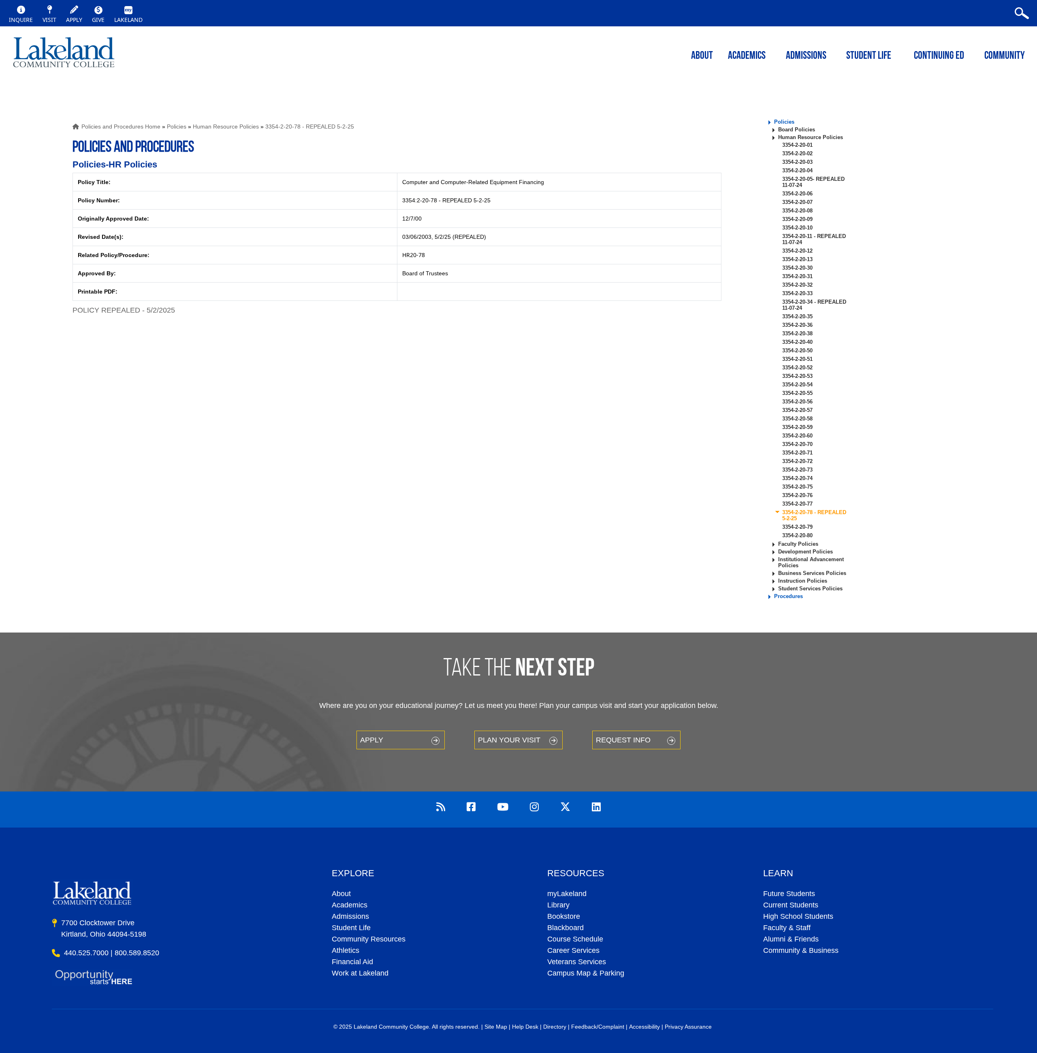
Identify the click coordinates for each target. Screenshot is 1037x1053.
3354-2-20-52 (797, 368)
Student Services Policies (810, 588)
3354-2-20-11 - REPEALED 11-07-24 (814, 239)
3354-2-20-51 (797, 359)
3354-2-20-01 (797, 145)
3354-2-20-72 (797, 461)
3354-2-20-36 (797, 325)
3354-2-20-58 (797, 419)
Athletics (345, 950)
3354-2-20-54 (797, 385)
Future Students (789, 894)
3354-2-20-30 (797, 268)
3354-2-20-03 (797, 162)
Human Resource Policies (226, 126)
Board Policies (796, 130)
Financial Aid (352, 962)
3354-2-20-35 (797, 316)
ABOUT (702, 56)
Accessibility (644, 1026)
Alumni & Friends (791, 939)
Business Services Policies (812, 573)
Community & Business (801, 950)
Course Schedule (575, 939)
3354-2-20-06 (797, 194)
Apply (371, 740)
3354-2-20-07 (797, 202)
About (341, 894)
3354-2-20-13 (797, 259)
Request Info (623, 740)
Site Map (495, 1026)
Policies (176, 126)
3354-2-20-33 (797, 293)
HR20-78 (413, 255)
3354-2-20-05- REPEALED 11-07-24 (813, 182)
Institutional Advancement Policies (811, 562)
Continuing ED (939, 56)
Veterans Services (576, 962)
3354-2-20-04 (797, 170)
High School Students (798, 916)
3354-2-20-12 (797, 251)
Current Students (790, 905)
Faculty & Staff (787, 928)
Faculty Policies (798, 544)
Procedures (788, 596)
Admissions (806, 56)
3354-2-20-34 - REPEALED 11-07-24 (814, 305)
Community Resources (368, 939)
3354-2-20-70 (797, 444)
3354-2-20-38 (797, 333)
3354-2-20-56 (797, 402)
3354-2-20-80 (797, 535)
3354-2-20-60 (797, 436)
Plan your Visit (509, 740)
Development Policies (805, 552)
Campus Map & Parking (585, 973)
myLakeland (63, 54)
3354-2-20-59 (797, 427)
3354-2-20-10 (797, 228)
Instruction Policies (802, 581)
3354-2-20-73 (797, 470)
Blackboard (565, 928)
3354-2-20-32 (797, 285)
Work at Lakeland (360, 973)
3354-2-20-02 (797, 153)
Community (1004, 56)
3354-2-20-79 (797, 527)
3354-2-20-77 (797, 504)
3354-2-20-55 (797, 393)
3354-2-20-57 (797, 410)
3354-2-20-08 (797, 211)
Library (558, 905)
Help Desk (525, 1026)
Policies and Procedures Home (120, 126)
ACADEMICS (747, 56)
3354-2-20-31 (797, 276)
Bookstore (563, 916)
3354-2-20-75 (797, 487)
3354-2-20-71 (797, 453)
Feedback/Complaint (597, 1026)
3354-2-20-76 (797, 495)
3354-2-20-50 (797, 350)
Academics (349, 905)
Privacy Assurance (688, 1026)
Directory (554, 1026)
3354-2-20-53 (797, 376)
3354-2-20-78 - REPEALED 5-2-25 (309, 126)
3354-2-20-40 (797, 342)
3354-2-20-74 (797, 478)
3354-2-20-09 (797, 219)
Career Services (573, 950)
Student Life (868, 56)
